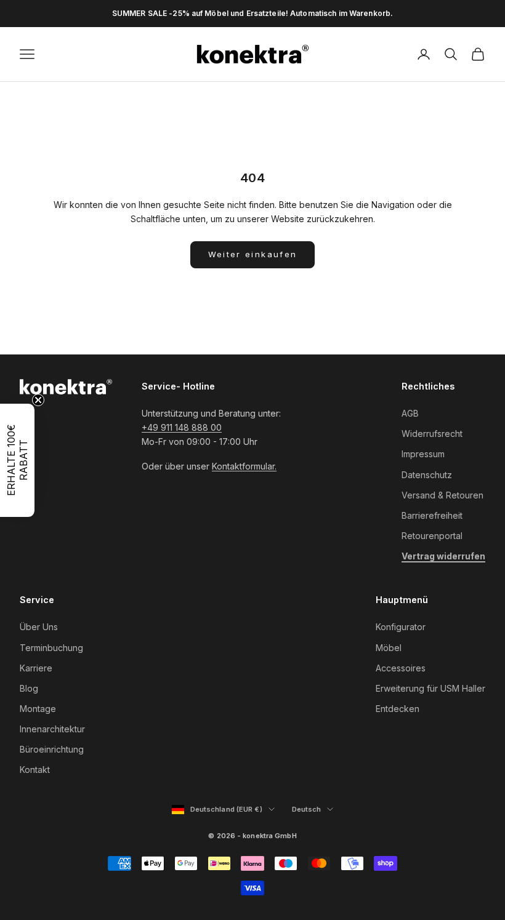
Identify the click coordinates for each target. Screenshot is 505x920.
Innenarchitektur (52, 729)
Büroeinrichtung (52, 749)
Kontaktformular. (244, 466)
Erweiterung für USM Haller (430, 688)
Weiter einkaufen (252, 254)
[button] (17, 460)
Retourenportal (432, 535)
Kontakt (35, 769)
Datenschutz (427, 475)
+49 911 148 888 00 (182, 427)
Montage (38, 708)
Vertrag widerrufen (443, 556)
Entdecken (397, 708)
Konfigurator (401, 627)
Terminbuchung (51, 647)
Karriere (36, 668)
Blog (29, 688)
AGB (410, 413)
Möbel (389, 647)
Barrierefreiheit (432, 515)
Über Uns (39, 627)
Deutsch (313, 810)
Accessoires (401, 668)
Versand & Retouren (442, 495)
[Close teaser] (38, 400)
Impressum (423, 454)
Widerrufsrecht (432, 433)
